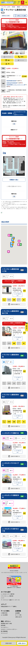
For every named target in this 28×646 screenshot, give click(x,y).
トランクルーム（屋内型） (7, 596)
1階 (14, 124)
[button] (12, 243)
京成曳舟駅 (14, 83)
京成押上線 (9, 83)
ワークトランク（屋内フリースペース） (10, 600)
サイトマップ (4, 633)
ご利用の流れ (4, 613)
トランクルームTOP (5, 7)
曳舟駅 (14, 80)
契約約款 (3, 625)
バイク (2, 598)
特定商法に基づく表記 (6, 623)
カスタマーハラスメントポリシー (9, 629)
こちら (5, 203)
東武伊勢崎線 (10, 80)
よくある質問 (4, 615)
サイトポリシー (5, 627)
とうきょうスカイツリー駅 (19, 84)
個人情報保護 (4, 631)
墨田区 (18, 7)
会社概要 (17, 613)
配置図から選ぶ (14, 180)
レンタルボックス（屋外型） (8, 594)
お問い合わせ (22, 643)
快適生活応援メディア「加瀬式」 (9, 606)
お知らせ (26, 326)
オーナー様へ (18, 615)
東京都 (13, 7)
